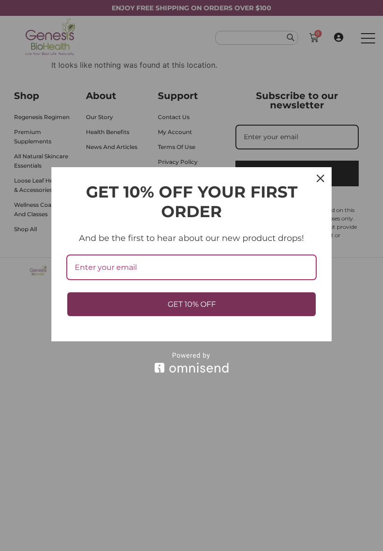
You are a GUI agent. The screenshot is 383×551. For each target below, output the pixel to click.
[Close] (320, 178)
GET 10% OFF (192, 304)
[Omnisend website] (191, 362)
